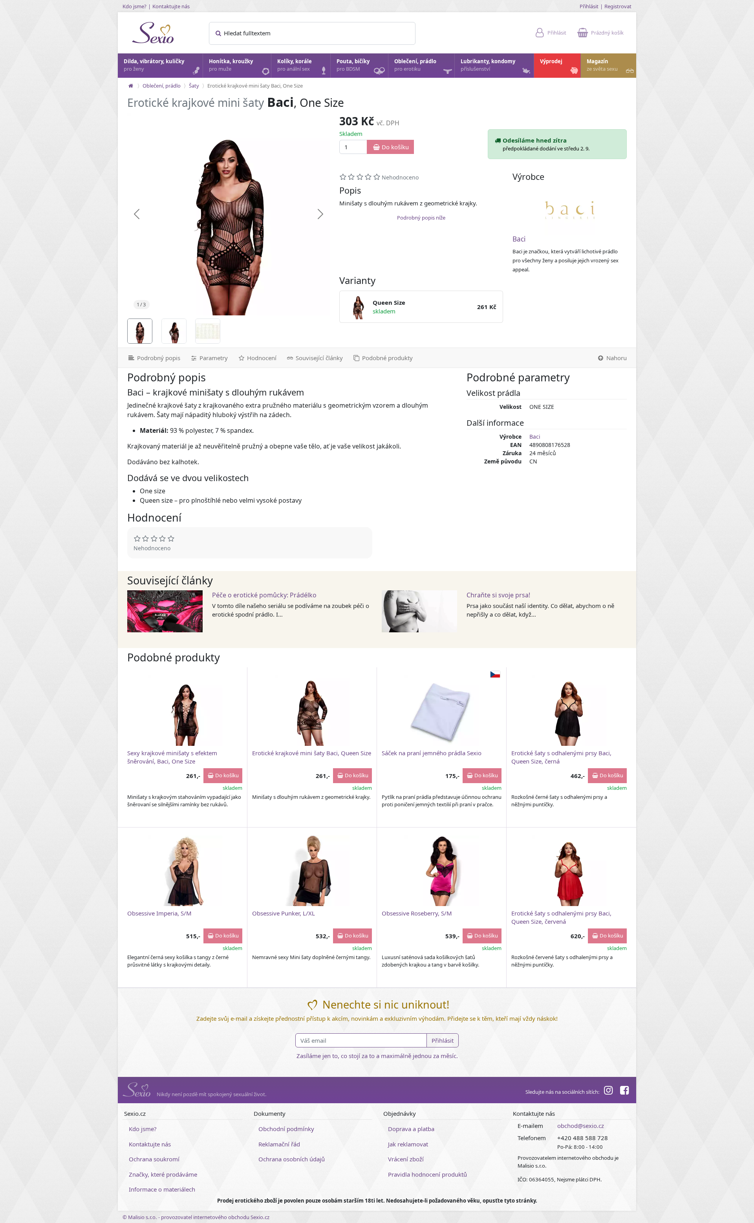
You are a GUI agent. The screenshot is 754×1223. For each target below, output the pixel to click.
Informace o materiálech (162, 1189)
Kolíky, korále (294, 65)
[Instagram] (608, 1091)
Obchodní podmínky (286, 1129)
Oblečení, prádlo (415, 65)
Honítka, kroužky (231, 65)
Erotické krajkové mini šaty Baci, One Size (255, 85)
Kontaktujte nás (171, 6)
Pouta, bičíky (353, 65)
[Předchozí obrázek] (136, 214)
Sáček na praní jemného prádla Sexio (431, 753)
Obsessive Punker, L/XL (283, 913)
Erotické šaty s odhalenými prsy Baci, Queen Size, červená (561, 917)
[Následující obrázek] (320, 214)
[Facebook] (624, 1091)
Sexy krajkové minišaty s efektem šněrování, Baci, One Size (172, 757)
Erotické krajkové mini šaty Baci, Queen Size (311, 753)
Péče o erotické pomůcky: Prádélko (264, 595)
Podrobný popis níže (421, 217)
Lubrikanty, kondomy (488, 65)
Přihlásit (589, 6)
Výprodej (551, 61)
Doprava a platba (411, 1129)
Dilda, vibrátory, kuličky (154, 65)
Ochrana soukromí (154, 1159)
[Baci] (570, 210)
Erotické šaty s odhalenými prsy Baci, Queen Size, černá (561, 757)
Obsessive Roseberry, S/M (417, 913)
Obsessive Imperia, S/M (159, 913)
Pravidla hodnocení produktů (427, 1174)
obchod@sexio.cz (580, 1126)
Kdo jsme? (134, 6)
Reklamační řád (279, 1144)
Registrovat (617, 6)
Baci (518, 239)
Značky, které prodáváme (163, 1174)
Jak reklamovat (408, 1144)
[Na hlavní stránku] (130, 85)
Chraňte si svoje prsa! (498, 595)
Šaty (194, 85)
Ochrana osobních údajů (291, 1159)
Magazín (602, 65)
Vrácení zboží (406, 1159)
